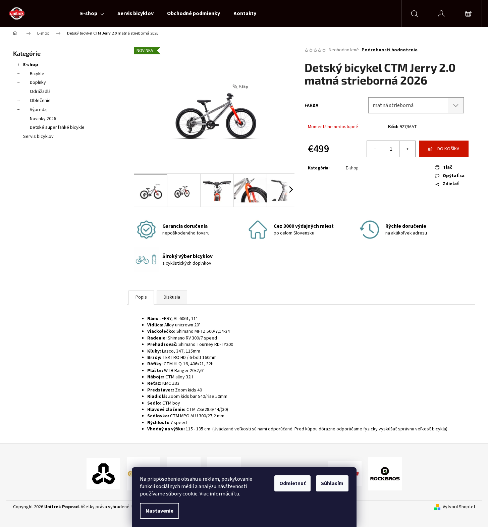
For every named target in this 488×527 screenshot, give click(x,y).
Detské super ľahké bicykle (57, 127)
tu (236, 493)
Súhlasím (332, 483)
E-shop (30, 64)
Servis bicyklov (38, 136)
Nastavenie (159, 511)
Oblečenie (40, 100)
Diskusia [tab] (172, 297)
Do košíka (448, 149)
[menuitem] (92, 13)
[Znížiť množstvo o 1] (375, 149)
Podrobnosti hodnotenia (390, 50)
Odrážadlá (40, 91)
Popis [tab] (141, 297)
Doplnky (38, 82)
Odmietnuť (292, 483)
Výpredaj (39, 109)
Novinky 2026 (43, 118)
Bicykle (37, 73)
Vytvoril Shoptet (459, 507)
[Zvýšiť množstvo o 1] (407, 149)
